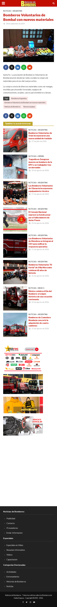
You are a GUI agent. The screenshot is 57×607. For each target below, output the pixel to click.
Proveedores (12, 528)
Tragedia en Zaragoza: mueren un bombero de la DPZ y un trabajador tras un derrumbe (40, 163)
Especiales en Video (14, 545)
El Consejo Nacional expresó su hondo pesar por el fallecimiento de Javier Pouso (39, 216)
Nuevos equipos (29, 107)
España (41, 156)
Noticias (7, 11)
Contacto (10, 523)
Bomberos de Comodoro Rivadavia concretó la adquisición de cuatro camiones (39, 321)
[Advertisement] (28, 467)
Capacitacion (11, 559)
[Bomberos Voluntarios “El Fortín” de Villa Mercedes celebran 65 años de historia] (15, 272)
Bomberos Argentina (19, 98)
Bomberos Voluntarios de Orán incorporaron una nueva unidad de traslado (40, 136)
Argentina (17, 11)
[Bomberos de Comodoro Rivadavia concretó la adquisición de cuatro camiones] (15, 324)
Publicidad (10, 518)
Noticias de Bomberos (12, 107)
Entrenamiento (12, 577)
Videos (9, 555)
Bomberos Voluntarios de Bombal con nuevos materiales (25, 103)
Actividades (11, 572)
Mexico (41, 288)
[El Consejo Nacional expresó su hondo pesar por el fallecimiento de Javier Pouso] (15, 219)
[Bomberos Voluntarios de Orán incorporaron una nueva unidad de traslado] (15, 140)
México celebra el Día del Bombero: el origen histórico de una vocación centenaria (40, 295)
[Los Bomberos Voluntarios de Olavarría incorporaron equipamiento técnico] (15, 192)
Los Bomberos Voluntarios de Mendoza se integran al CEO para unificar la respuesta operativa (40, 242)
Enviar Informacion (14, 533)
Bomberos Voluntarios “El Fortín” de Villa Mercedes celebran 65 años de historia (40, 269)
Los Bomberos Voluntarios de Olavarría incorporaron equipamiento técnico (40, 188)
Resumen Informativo (15, 550)
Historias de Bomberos (16, 581)
